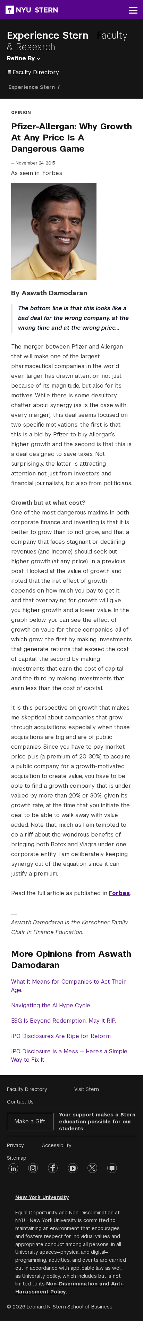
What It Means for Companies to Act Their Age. (68, 986)
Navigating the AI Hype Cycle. (51, 1005)
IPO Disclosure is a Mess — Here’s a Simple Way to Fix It (69, 1055)
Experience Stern (49, 35)
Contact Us (20, 1102)
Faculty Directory (27, 1089)
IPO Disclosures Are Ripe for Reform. (61, 1036)
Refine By (22, 58)
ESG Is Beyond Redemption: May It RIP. (63, 1020)
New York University (42, 1197)
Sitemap (16, 1158)
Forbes (119, 893)
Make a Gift (29, 1121)
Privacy (15, 1145)
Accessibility (57, 1145)
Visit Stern (86, 1089)
